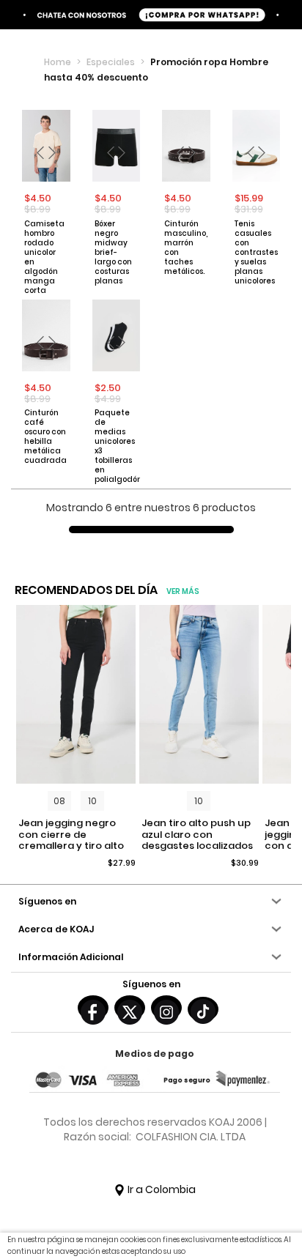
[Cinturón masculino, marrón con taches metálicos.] (186, 146)
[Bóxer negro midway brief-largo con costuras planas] (116, 146)
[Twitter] (129, 1007)
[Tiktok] (203, 1009)
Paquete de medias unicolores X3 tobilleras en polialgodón (116, 446)
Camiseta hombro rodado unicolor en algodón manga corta (44, 257)
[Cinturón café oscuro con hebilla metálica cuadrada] (46, 335)
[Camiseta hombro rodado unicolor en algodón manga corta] (46, 146)
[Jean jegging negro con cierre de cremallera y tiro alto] (76, 694)
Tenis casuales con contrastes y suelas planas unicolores (256, 252)
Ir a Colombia (160, 1189)
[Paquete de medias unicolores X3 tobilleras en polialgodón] (116, 335)
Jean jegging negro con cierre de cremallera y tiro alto (71, 834)
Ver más (182, 591)
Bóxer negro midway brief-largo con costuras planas (113, 252)
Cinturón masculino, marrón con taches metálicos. (185, 247)
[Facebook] (93, 1007)
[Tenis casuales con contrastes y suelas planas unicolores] (256, 146)
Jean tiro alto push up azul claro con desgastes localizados (197, 834)
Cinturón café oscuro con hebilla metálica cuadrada (45, 436)
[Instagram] (166, 1007)
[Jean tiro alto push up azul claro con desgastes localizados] (199, 694)
